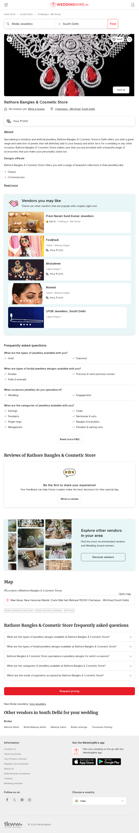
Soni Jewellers (37, 704)
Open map (125, 594)
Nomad (51, 287)
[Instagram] (29, 800)
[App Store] (84, 764)
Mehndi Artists (11, 727)
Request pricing (69, 691)
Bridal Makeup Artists (35, 727)
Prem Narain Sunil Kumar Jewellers (70, 216)
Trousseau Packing (102, 727)
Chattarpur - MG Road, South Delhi (75, 109)
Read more (11, 185)
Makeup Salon (58, 727)
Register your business (16, 763)
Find (113, 24)
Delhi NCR (10, 14)
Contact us (10, 749)
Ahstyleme (53, 263)
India (83, 801)
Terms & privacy (12, 754)
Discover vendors (103, 557)
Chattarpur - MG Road (49, 14)
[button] (69, 484)
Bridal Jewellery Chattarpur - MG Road (54, 610)
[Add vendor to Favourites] (129, 39)
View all (121, 89)
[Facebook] (7, 800)
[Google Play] (109, 764)
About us (9, 768)
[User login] (133, 4)
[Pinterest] (22, 800)
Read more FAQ (69, 439)
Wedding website (13, 783)
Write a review (69, 499)
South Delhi (26, 14)
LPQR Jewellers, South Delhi (66, 311)
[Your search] (9, 39)
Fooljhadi (52, 240)
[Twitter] (15, 800)
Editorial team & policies (17, 773)
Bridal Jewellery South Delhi (19, 610)
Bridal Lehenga (79, 727)
